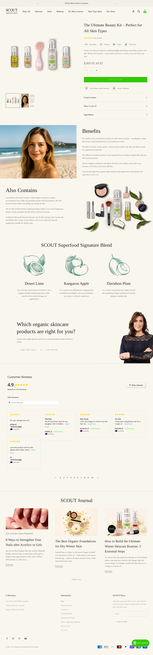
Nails (49, 11)
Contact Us (65, 609)
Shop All (26, 11)
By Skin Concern (75, 11)
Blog (62, 601)
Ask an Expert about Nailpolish (19, 533)
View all (76, 580)
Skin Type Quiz (95, 11)
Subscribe (122, 622)
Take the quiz (28, 350)
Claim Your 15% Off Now (21, 639)
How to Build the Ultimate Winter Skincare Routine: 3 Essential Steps (123, 546)
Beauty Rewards (66, 605)
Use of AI (64, 630)
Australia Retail (66, 613)
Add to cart (115, 80)
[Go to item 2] (28, 100)
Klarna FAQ (65, 626)
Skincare (38, 11)
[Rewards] (140, 643)
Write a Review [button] (137, 385)
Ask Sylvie (52, 350)
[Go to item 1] (13, 100)
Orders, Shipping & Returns (70, 622)
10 (92, 477)
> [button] (97, 477)
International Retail (68, 618)
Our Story (111, 11)
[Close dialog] (37, 592)
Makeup (60, 11)
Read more (9, 564)
